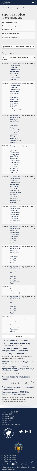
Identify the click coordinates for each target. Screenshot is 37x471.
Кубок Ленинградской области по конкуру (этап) (15, 290)
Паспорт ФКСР (7, 420)
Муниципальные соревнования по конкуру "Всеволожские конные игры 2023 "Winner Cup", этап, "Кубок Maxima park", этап (15, 71)
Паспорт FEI (6, 422)
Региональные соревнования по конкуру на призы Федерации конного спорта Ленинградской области (15, 324)
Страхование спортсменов (11, 424)
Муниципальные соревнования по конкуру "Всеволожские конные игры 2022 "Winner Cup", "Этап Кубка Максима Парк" (15, 214)
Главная (4, 8)
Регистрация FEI (7, 418)
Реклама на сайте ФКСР (10, 412)
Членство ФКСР (7, 414)
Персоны (11, 8)
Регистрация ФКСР (8, 416)
